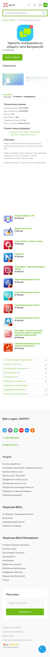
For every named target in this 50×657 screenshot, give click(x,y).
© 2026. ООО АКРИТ (11, 627)
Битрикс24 (7, 518)
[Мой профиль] (40, 5)
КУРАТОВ (9, 50)
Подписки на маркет (11, 526)
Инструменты (12, 372)
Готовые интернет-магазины (18, 360)
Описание (7, 97)
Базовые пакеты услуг (12, 472)
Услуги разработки (11, 464)
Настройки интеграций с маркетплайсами (22, 468)
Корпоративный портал (13, 522)
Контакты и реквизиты (12, 632)
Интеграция (11, 377)
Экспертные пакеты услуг (14, 483)
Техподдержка (29, 97)
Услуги (5, 580)
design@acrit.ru (10, 444)
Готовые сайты (12, 364)
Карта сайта (8, 636)
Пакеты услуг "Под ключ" (13, 475)
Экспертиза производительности (18, 487)
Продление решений (12, 495)
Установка (17, 97)
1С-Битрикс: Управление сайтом (17, 514)
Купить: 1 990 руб (12, 57)
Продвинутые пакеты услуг (15, 479)
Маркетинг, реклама (15, 381)
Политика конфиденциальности (17, 640)
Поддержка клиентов (15, 390)
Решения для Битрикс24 (16, 394)
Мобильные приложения (16, 385)
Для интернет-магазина (16, 368)
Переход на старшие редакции (16, 491)
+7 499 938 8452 (10, 438)
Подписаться (25, 612)
